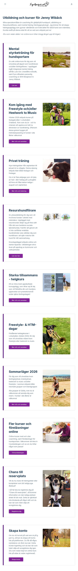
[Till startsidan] (39, 4)
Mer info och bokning (19, 191)
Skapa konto (16, 559)
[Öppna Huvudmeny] (5, 4)
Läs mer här (16, 256)
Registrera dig (16, 511)
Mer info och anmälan (19, 141)
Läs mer (14, 85)
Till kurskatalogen (18, 452)
